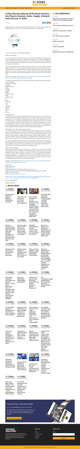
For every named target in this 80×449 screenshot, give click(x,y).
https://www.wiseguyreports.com (17, 173)
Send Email (11, 167)
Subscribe (63, 438)
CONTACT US (28, 8)
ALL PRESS (21, 8)
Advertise (37, 436)
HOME (7, 8)
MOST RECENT (14, 8)
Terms (36, 432)
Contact (37, 438)
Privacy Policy (38, 434)
